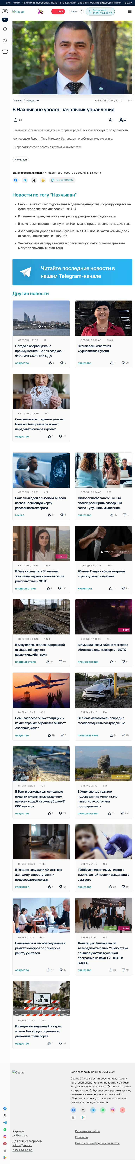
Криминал (85, 588)
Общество (22, 363)
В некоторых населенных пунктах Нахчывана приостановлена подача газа (74, 223)
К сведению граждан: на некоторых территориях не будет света (66, 216)
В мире (19, 515)
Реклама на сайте (87, 1131)
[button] (82, 11)
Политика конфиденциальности (97, 1143)
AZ (5, 11)
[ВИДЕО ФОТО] (103, 915)
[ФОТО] (41, 543)
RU (5, 19)
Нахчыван (21, 159)
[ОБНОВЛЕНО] (103, 763)
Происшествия (25, 588)
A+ (123, 120)
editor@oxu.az (22, 1145)
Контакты (81, 1137)
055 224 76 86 (22, 1150)
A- (111, 119)
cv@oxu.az (19, 1135)
